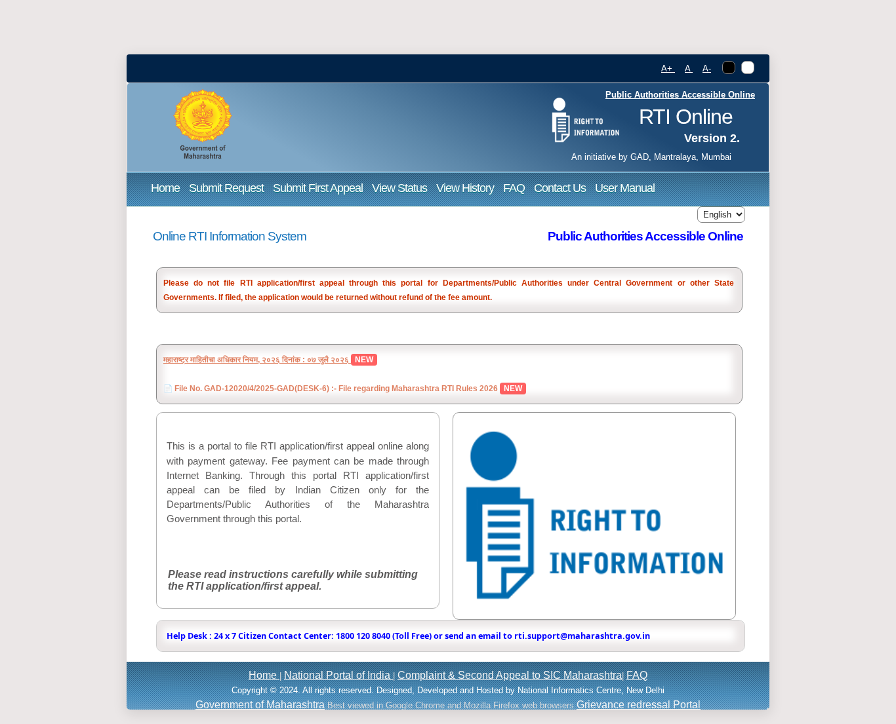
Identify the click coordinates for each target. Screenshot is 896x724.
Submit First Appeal (318, 188)
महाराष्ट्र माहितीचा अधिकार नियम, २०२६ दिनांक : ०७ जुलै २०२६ (257, 360)
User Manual (625, 188)
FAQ (514, 188)
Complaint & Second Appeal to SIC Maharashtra (509, 675)
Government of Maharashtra (260, 704)
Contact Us (560, 188)
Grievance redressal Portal (639, 704)
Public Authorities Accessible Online (680, 95)
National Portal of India (338, 675)
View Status (399, 188)
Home (165, 188)
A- (707, 68)
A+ (668, 68)
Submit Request (226, 188)
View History (465, 188)
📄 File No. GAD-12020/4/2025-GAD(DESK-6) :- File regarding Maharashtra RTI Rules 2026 (331, 388)
